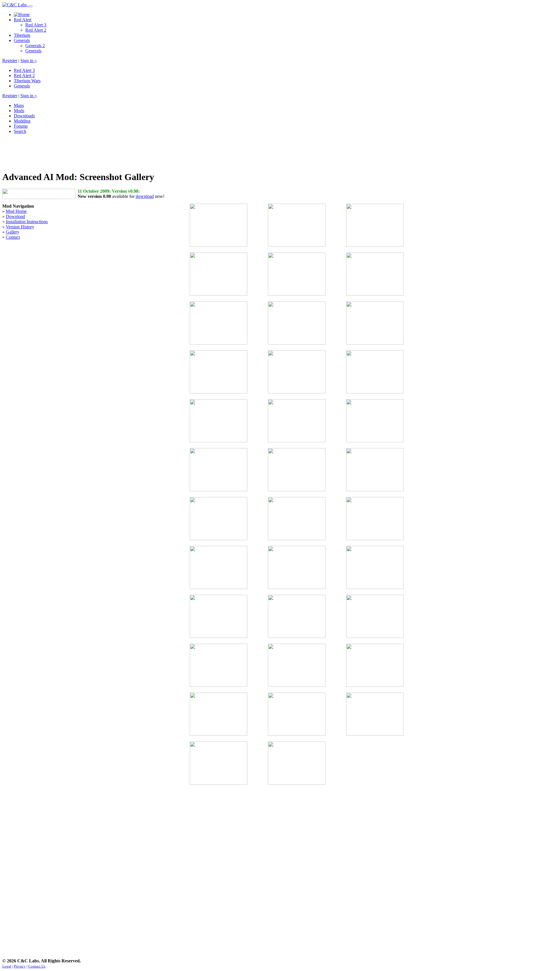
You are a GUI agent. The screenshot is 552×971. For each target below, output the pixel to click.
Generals (22, 40)
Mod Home (16, 211)
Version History (20, 226)
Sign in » (28, 60)
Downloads (24, 115)
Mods (19, 110)
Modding (22, 120)
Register (9, 60)
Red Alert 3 (35, 24)
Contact (13, 237)
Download (15, 216)
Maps (19, 105)
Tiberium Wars (27, 80)
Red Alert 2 (35, 30)
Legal (6, 966)
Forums (21, 126)
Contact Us (36, 966)
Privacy (20, 966)
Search (20, 131)
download (145, 196)
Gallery (12, 232)
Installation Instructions (27, 221)
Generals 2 (35, 45)
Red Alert (22, 19)
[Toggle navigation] (30, 6)
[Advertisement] (107, 152)
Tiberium (22, 35)
